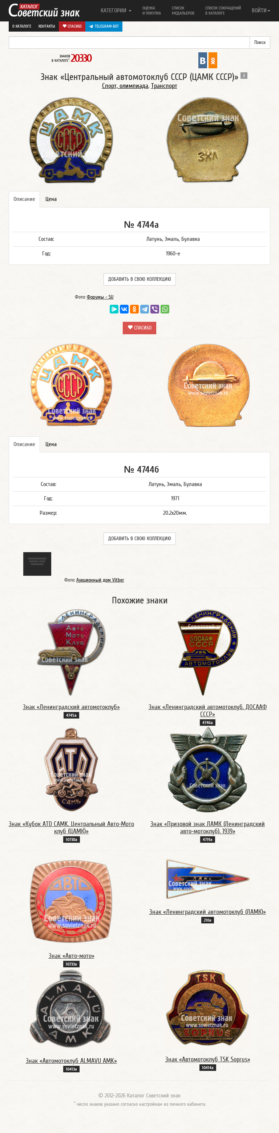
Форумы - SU (100, 297)
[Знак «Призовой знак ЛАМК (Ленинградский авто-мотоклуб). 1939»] (207, 769)
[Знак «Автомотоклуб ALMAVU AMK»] (71, 1008)
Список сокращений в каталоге (223, 10)
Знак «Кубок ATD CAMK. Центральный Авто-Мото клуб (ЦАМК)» (71, 827)
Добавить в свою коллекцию (139, 279)
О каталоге (21, 26)
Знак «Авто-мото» (71, 956)
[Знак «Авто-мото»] (71, 901)
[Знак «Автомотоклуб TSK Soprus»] (207, 1008)
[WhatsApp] (165, 309)
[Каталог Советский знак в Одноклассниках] (213, 60)
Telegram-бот (107, 26)
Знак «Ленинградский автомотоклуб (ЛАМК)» (207, 912)
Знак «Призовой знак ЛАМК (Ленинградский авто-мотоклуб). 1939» (207, 827)
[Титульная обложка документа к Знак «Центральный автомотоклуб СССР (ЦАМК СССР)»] (37, 563)
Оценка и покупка (151, 10)
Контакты (47, 26)
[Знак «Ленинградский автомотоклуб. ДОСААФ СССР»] (208, 652)
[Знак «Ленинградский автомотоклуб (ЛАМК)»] (207, 879)
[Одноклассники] (134, 309)
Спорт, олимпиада (125, 86)
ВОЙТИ (259, 10)
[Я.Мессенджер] (114, 309)
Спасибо (74, 26)
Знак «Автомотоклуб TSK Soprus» (207, 1059)
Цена (51, 199)
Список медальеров (183, 10)
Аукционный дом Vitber (100, 580)
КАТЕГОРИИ (114, 10)
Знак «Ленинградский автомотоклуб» (71, 707)
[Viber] (154, 309)
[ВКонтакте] (124, 309)
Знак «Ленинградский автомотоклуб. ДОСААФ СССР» (208, 710)
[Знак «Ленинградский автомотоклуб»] (71, 652)
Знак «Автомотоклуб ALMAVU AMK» (71, 1061)
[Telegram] (144, 309)
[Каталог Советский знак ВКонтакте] (202, 60)
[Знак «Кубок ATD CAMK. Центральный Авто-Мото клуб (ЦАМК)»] (71, 769)
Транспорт (164, 86)
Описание (24, 199)
